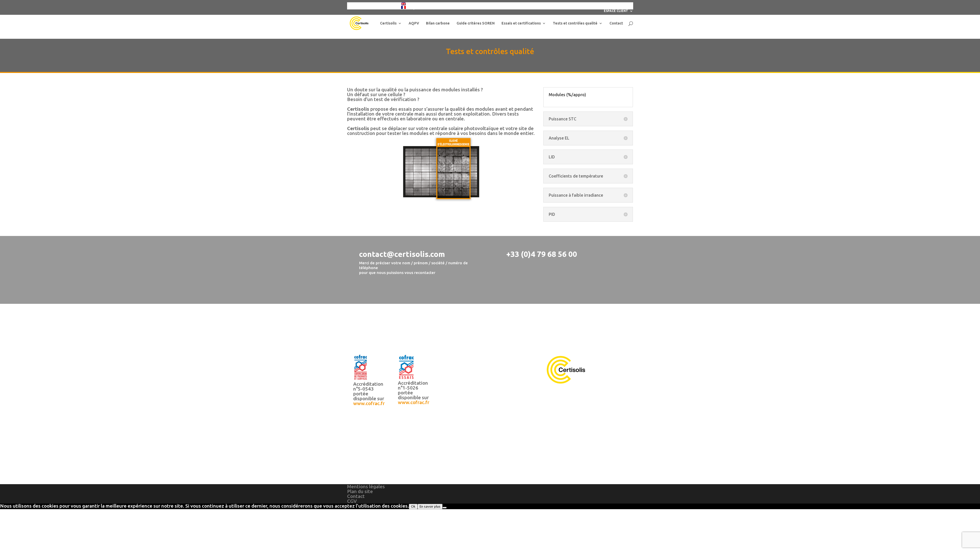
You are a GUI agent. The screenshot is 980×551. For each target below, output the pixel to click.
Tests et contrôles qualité (575, 23)
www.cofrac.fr (369, 403)
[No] (445, 507)
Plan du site (360, 491)
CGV (352, 501)
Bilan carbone (438, 23)
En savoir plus (430, 506)
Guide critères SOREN (476, 23)
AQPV (414, 23)
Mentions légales (366, 486)
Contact (616, 23)
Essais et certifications (521, 23)
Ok (413, 506)
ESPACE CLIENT (616, 10)
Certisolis (388, 23)
